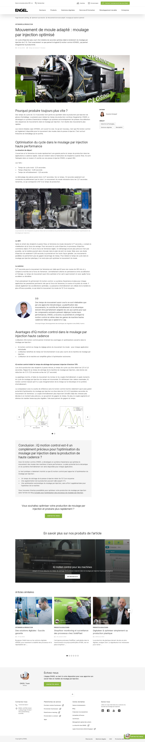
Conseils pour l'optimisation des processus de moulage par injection (58, 493)
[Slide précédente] (19, 417)
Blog (27, 17)
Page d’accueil (19, 17)
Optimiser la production (38, 17)
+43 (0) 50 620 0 (23, 705)
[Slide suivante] (88, 417)
